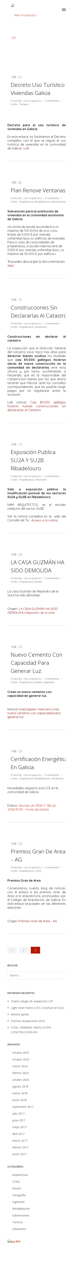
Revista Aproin (20, 1014)
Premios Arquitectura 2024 (28, 1021)
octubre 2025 (20, 1052)
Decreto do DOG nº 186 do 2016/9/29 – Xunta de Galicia (31, 807)
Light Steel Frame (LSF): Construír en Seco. (38, 1008)
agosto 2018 (20, 1086)
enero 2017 (19, 1154)
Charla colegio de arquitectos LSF (32, 1001)
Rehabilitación (42, 201)
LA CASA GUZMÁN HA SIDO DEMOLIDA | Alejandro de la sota (32, 610)
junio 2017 (19, 1120)
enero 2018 (19, 1100)
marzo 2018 (19, 1093)
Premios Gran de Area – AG (38, 855)
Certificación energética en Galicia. (39, 763)
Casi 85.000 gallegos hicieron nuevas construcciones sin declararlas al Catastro (36, 406)
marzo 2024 (19, 1066)
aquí (10, 265)
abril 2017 (18, 1134)
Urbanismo (40, 327)
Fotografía (19, 1195)
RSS (18, 1241)
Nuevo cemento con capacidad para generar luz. (36, 662)
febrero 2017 (20, 1147)
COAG (37, 871)
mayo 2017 (19, 1127)
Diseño (38, 581)
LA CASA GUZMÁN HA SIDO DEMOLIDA (37, 566)
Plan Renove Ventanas (38, 190)
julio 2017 (18, 1113)
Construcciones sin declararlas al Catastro (39, 311)
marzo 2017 (19, 1140)
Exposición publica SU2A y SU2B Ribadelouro (33, 460)
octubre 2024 (20, 1059)
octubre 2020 (20, 1080)
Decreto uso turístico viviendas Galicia (38, 88)
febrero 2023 (20, 1073)
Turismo (24, 104)
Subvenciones (58, 201)
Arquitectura (26, 201)
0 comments (52, 100)
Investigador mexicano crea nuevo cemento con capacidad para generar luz (33, 713)
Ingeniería (48, 682)
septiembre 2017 (22, 1107)
